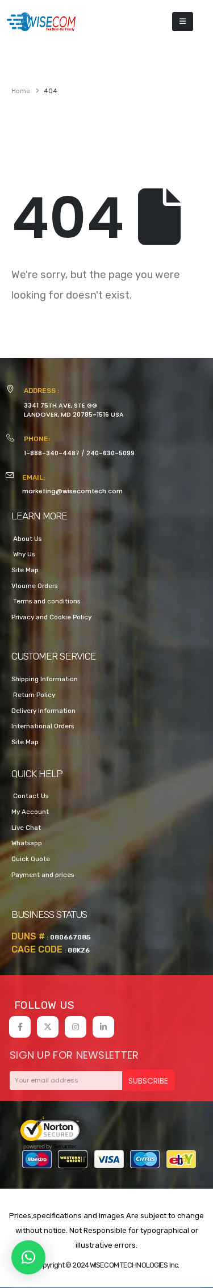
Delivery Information (43, 711)
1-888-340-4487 (52, 453)
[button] (28, 1257)
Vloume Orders (34, 586)
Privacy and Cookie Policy (51, 617)
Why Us (23, 554)
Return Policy (33, 695)
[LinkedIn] (103, 1027)
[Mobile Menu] (182, 21)
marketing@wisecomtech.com (72, 491)
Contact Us (29, 796)
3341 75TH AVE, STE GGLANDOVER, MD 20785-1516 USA (74, 410)
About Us (26, 539)
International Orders (42, 726)
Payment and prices (42, 875)
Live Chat (26, 828)
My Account (30, 812)
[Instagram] (75, 1027)
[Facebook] (20, 1027)
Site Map (25, 570)
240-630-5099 (110, 453)
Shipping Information (44, 679)
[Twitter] (48, 1027)
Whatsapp (26, 843)
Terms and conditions (45, 601)
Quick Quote (30, 859)
